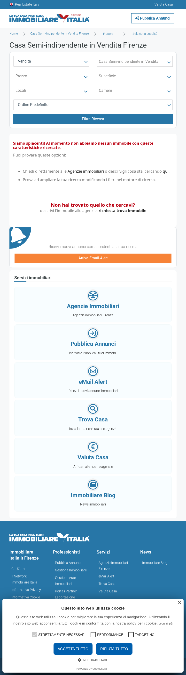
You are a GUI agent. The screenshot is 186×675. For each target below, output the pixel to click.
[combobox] (109, 33)
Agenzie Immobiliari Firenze (113, 566)
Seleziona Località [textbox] (144, 34)
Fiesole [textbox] (108, 34)
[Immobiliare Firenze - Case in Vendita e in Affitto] (49, 16)
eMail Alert (106, 576)
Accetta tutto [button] (73, 649)
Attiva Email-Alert (93, 258)
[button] (34, 634)
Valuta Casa (108, 591)
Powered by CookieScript (93, 669)
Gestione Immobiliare (71, 570)
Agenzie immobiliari (86, 171)
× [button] (179, 603)
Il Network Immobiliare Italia (24, 579)
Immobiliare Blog (154, 563)
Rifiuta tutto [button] (114, 649)
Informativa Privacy (26, 590)
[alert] (93, 636)
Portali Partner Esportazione (66, 594)
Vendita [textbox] (24, 61)
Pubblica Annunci (154, 18)
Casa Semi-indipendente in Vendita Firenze (59, 33)
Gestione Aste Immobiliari (65, 581)
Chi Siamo (18, 569)
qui (166, 171)
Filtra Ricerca (93, 119)
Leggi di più (166, 623)
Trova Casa (107, 584)
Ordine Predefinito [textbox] (33, 104)
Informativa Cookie (25, 597)
